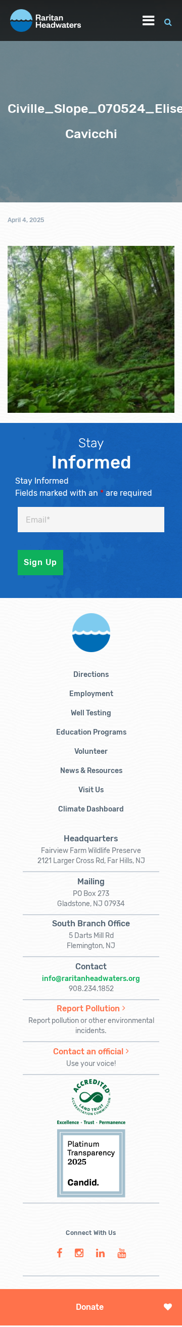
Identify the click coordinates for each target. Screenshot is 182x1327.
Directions (91, 674)
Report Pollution (88, 1008)
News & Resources (91, 770)
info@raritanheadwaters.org (91, 978)
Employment (91, 694)
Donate (90, 1307)
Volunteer (91, 751)
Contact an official (88, 1051)
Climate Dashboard (91, 809)
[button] (168, 20)
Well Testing (91, 713)
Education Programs (91, 732)
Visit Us (91, 790)
